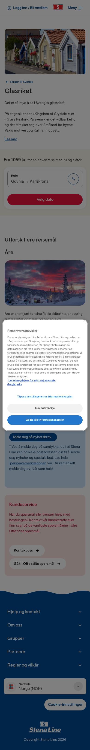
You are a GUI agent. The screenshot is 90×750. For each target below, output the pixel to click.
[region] (45, 375)
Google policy (14, 384)
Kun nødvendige (45, 408)
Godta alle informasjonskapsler (45, 419)
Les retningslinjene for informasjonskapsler (32, 380)
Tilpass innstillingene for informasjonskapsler (44, 396)
